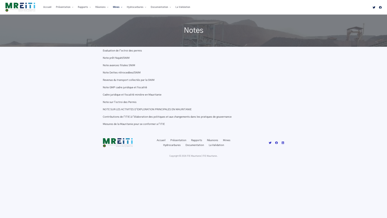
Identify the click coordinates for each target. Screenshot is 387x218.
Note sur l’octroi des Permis (120, 102)
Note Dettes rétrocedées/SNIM (122, 72)
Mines (116, 7)
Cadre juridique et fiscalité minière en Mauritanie (132, 94)
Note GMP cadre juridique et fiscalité (125, 87)
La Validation (183, 7)
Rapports (83, 7)
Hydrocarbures (135, 7)
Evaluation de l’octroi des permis (122, 50)
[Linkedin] (282, 142)
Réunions (100, 7)
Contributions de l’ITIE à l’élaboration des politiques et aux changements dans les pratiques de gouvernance (167, 117)
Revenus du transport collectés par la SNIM (128, 80)
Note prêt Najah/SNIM (116, 58)
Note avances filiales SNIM (119, 65)
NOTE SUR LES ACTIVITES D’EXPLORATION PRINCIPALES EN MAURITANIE (147, 109)
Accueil (47, 7)
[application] (71, 7)
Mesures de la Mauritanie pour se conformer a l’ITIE (134, 124)
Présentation (63, 7)
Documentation (159, 7)
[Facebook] (380, 7)
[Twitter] (374, 7)
